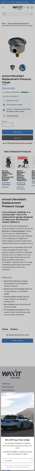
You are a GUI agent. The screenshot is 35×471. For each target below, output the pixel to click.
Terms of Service (21, 467)
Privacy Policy (10, 467)
